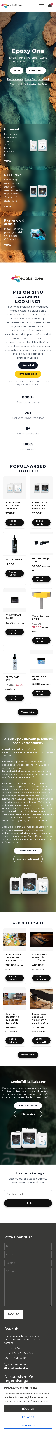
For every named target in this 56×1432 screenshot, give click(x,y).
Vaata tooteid (28, 850)
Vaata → (9, 160)
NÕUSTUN (28, 1408)
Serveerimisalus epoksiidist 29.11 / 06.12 (41, 957)
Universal (43, 79)
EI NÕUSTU (28, 1425)
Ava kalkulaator (28, 1105)
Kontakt (42, 84)
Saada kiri (28, 365)
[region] (28, 1407)
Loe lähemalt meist (28, 859)
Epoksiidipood (15, 79)
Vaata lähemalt (14, 978)
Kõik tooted (28, 1114)
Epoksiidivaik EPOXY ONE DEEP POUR (39, 505)
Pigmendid (15, 84)
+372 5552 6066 (28, 374)
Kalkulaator (35, 70)
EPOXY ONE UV (14, 559)
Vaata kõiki (28, 712)
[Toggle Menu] (41, 5)
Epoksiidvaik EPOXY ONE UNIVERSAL (12, 505)
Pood (17, 70)
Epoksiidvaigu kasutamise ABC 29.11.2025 (13, 957)
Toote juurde (12, 522)
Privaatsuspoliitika (39, 1401)
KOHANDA (28, 1417)
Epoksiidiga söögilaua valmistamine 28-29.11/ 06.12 (40, 1018)
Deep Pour (31, 79)
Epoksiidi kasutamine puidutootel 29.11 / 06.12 (12, 1018)
